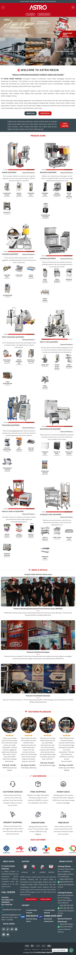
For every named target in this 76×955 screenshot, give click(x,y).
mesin (11, 91)
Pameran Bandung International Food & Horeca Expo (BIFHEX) (38, 609)
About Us (27, 949)
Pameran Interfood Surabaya (38, 652)
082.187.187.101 (66, 905)
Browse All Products (28, 173)
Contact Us (35, 949)
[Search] (73, 7)
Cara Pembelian (46, 949)
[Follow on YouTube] (8, 934)
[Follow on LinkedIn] (3, 934)
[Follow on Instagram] (3, 929)
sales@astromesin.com (11, 909)
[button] (3, 7)
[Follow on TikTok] (8, 929)
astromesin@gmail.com (11, 915)
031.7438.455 (6, 904)
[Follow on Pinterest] (16, 929)
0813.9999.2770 (66, 879)
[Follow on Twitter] (12, 929)
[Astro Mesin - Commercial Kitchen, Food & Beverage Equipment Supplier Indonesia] (38, 7)
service (50, 81)
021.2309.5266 (7, 900)
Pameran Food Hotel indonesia (38, 696)
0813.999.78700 (66, 924)
